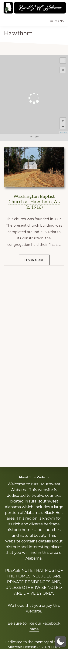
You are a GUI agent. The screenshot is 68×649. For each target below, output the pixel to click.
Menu (59, 20)
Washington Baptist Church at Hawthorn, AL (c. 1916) (34, 202)
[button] (60, 641)
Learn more (34, 260)
